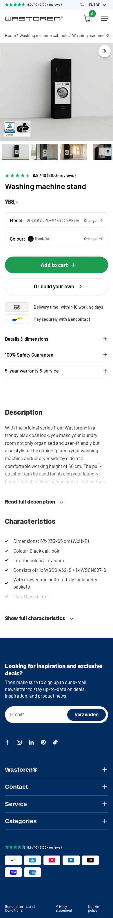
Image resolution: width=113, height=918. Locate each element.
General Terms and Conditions (20, 908)
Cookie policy (93, 908)
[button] (56, 220)
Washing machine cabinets (44, 35)
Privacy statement (64, 908)
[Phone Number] (82, 5)
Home (10, 35)
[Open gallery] (105, 51)
